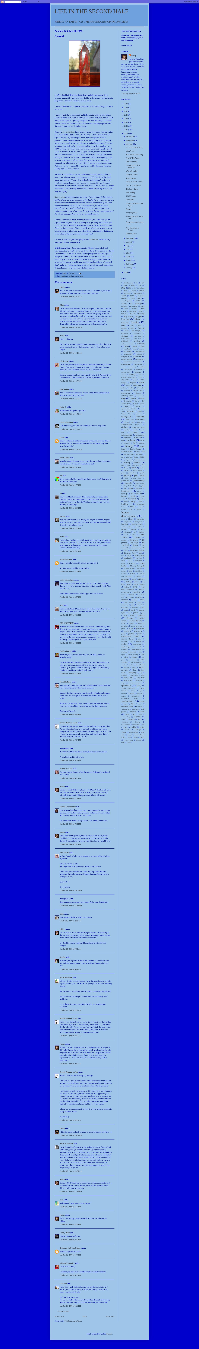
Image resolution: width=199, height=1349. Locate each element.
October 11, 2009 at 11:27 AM (71, 429)
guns (125, 488)
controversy (132, 367)
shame (134, 667)
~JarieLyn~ (64, 361)
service (131, 665)
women (135, 737)
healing (124, 496)
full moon (136, 465)
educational (140, 419)
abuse (125, 290)
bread (131, 325)
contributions (138, 364)
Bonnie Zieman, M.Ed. (69, 722)
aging (132, 295)
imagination (140, 519)
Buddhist (124, 328)
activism (141, 290)
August (129, 242)
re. (131, 641)
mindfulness (138, 571)
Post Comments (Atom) (73, 1321)
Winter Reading (132, 171)
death (141, 382)
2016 (126, 111)
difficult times (137, 390)
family (129, 446)
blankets (132, 314)
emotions (127, 430)
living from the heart (137, 550)
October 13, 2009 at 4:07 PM (70, 1306)
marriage (139, 558)
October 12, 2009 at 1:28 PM (70, 1206)
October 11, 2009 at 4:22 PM (70, 673)
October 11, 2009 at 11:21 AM (71, 414)
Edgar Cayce (129, 419)
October (129, 144)
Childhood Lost (131, 161)
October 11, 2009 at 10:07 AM (71, 327)
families (141, 443)
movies (141, 578)
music (137, 582)
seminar (123, 665)
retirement (133, 652)
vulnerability (136, 724)
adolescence (138, 293)
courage (123, 375)
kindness (141, 532)
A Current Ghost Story (134, 147)
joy (135, 532)
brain (123, 325)
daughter (133, 382)
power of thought (136, 626)
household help (126, 509)
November (130, 140)
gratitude (128, 483)
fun (143, 465)
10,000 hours (131, 196)
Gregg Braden (128, 486)
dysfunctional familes (128, 409)
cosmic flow (125, 372)
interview (139, 527)
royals (123, 655)
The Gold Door (68, 131)
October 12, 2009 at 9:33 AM (70, 1120)
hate (131, 494)
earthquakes (130, 411)
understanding (125, 717)
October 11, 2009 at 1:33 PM (70, 485)
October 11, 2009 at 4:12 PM (70, 643)
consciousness (126, 359)
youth (122, 742)
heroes (126, 501)
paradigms (124, 607)
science (134, 657)
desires (123, 388)
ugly (140, 714)
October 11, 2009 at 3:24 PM (70, 571)
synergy (142, 701)
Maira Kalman (139, 555)
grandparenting (138, 480)
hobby (140, 501)
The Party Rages (132, 189)
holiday (124, 504)
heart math (132, 498)
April (128, 256)
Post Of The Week (132, 158)
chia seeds (137, 339)
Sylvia (62, 536)
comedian (126, 349)
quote (140, 639)
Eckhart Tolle (126, 414)
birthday (124, 314)
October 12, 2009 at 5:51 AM (70, 949)
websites (127, 730)
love (140, 553)
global (142, 475)
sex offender (140, 665)
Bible (140, 311)
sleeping (124, 675)
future (134, 467)
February (129, 264)
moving (128, 581)
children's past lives (127, 344)
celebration (124, 333)
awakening (133, 306)
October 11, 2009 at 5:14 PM (70, 714)
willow (62, 929)
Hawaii (139, 493)
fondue (136, 457)
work (142, 737)
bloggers (139, 316)
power (131, 623)
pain (132, 605)
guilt (142, 486)
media (130, 561)
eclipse (139, 414)
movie (134, 579)
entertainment (140, 435)
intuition (124, 529)
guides (137, 486)
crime (140, 375)
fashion (137, 452)
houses (139, 509)
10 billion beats (128, 283)
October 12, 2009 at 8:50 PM (70, 1275)
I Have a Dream (132, 174)
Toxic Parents (131, 178)
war (143, 724)
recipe (124, 643)
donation (141, 398)
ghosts (142, 473)
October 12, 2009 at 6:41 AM (70, 969)
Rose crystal (60, 196)
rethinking (124, 652)
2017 (126, 107)
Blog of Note (128, 316)
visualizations (125, 724)
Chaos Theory (138, 336)
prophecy (131, 634)
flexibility (139, 454)
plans (142, 613)
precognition (140, 628)
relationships (125, 647)
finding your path (128, 454)
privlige (123, 634)
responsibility (136, 649)
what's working (133, 732)
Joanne (62, 516)
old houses (129, 602)
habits (131, 488)
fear (143, 451)
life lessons (134, 540)
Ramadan (124, 641)
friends (137, 462)
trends (127, 714)
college (142, 346)
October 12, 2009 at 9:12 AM (70, 1063)
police (132, 615)
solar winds (128, 680)
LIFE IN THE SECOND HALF (91, 11)
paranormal (135, 607)
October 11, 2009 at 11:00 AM (71, 398)
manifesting (128, 558)
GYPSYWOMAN (67, 623)
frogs (122, 465)
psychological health (130, 636)
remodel (138, 647)
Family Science (135, 449)
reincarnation (137, 644)
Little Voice (130, 151)
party (142, 607)
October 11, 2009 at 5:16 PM (70, 740)
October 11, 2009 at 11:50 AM (71, 449)
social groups (128, 678)
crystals (69, 276)
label (126, 535)
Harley (139, 491)
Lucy (129, 555)
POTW (123, 623)
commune (127, 351)
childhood (124, 341)
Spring (139, 685)
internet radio (126, 527)
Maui (123, 561)
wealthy (133, 727)
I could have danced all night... (134, 204)
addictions (127, 293)
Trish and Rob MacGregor (70, 1248)
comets (135, 349)
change (124, 335)
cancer (126, 331)
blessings (141, 314)
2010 (126, 129)
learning (123, 540)
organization (125, 605)
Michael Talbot (129, 568)
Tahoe (133, 704)
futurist (142, 468)
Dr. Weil (135, 404)
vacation (138, 716)
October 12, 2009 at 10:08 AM (71, 1135)
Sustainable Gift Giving (134, 154)
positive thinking (136, 620)
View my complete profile (130, 93)
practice (123, 629)
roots (140, 652)
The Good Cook (66, 977)
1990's (132, 285)
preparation (138, 631)
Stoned (128, 209)
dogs (123, 398)
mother (138, 576)
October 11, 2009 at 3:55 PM (70, 615)
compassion (125, 356)
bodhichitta (125, 323)
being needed (133, 311)
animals (138, 300)
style (140, 691)
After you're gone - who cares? (134, 217)
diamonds (127, 390)
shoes (135, 670)
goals (126, 478)
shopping (80, 276)
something (139, 680)
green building (140, 483)
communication (139, 351)
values (123, 719)
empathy (135, 430)
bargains (63, 276)
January (129, 267)
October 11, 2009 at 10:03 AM (71, 296)
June (128, 249)
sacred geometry (133, 655)
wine (129, 737)
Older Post (110, 1316)
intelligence (138, 522)
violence (137, 722)
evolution (131, 440)
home (132, 506)
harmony (124, 494)
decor (128, 385)
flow (122, 457)
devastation (140, 388)
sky (141, 673)
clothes (126, 346)
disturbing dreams (127, 396)
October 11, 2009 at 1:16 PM (70, 467)
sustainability (136, 696)
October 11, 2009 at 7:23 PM (70, 798)
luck (122, 556)
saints (142, 655)
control (123, 367)
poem (125, 615)
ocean (142, 599)
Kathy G (63, 407)
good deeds (137, 478)
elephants (124, 427)
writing (138, 740)
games (123, 473)
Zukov (128, 742)
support (123, 696)
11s (137, 283)
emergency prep (138, 427)
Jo (61, 493)
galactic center (137, 470)
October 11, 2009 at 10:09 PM (71, 890)
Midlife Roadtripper (68, 806)
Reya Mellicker (66, 681)
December (130, 136)
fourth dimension (139, 460)
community (128, 354)
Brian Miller (64, 457)
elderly (139, 422)
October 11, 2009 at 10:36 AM (71, 381)
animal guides (126, 301)
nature (126, 587)
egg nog (126, 422)
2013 (126, 118)
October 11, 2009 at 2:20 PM (70, 551)
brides (139, 325)
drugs (127, 406)
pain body (139, 605)
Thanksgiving (125, 709)
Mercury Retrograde (137, 566)
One (139, 602)
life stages (134, 542)
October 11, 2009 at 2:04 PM (70, 508)
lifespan (135, 545)
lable (133, 535)
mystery (129, 584)
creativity (132, 374)
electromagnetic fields (130, 425)
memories (132, 563)
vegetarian (131, 719)
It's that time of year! (133, 185)
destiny (131, 388)
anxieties (124, 303)
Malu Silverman (66, 559)
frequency (127, 462)
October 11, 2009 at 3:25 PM (70, 597)
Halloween (139, 488)
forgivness (129, 460)
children (137, 341)
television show (127, 706)
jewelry (142, 529)
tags (125, 704)
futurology (127, 470)
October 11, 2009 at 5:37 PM (70, 760)
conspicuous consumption (132, 362)
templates (139, 706)
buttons (132, 328)
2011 (126, 126)
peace (126, 610)
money (132, 573)
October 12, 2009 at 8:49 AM (70, 1035)
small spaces (134, 675)
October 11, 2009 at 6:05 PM (70, 778)
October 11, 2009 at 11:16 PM (71, 905)
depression (137, 385)
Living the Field (129, 553)
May (128, 253)
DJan (62, 305)
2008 (126, 272)
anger (140, 298)
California (141, 328)
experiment (127, 443)
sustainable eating (129, 698)
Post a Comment (63, 1311)
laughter (137, 537)
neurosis (123, 595)
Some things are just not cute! (134, 223)
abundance (141, 288)
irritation (133, 529)
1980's (125, 285)
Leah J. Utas (65, 1232)
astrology (138, 303)
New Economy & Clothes (132, 229)
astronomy (124, 306)
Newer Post (59, 1316)
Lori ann (63, 1283)
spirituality (126, 685)
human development (128, 514)
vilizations (124, 722)
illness (130, 519)
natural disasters (139, 584)
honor (140, 507)
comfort (141, 349)
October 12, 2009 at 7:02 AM (70, 1010)
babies (126, 308)
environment (138, 437)
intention (124, 524)
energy (135, 432)
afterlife (123, 296)
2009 (126, 133)
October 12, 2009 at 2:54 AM (70, 920)
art (131, 303)
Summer (131, 693)
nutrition (134, 600)
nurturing (124, 599)
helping (142, 499)
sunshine (139, 693)
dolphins (133, 398)
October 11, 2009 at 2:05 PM (70, 528)
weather (141, 727)
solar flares (140, 678)
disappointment (125, 393)
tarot (140, 704)
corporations (128, 369)
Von (61, 605)
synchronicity (127, 701)
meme (123, 563)
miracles (124, 574)
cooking (141, 367)
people (133, 610)
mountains (125, 579)
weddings (138, 729)
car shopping (136, 330)
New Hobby (130, 192)
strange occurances (128, 688)
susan (62, 437)
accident (133, 291)
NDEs (135, 587)
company (139, 354)
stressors (133, 691)
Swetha (62, 957)
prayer (131, 628)
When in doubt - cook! (134, 181)
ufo (134, 714)
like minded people (138, 548)
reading (138, 641)
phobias (135, 613)
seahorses (132, 660)
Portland (130, 618)
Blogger (109, 1334)
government (125, 480)
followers (129, 457)
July (128, 245)
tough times (135, 709)
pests (129, 613)
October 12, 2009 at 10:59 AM (71, 1171)
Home (85, 1316)
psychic (139, 634)
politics (141, 615)
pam (61, 1199)
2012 (126, 122)
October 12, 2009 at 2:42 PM (70, 1239)
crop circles (125, 380)
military (123, 571)
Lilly (125, 550)
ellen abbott (64, 389)
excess (142, 440)
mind (130, 571)
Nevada (131, 594)
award (142, 306)
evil (122, 440)
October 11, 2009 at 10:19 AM (71, 353)
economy (140, 416)
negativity (137, 592)
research (124, 649)
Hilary (62, 287)
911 (135, 288)
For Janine (130, 199)
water (125, 727)
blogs (137, 319)
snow (142, 675)
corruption (139, 369)
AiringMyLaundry (67, 1263)
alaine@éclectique (67, 579)
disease (138, 393)
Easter (140, 411)
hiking (133, 501)
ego (133, 422)
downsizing (127, 401)
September (130, 238)
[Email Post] (80, 273)
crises (140, 377)
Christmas (140, 343)
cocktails (134, 346)
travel (142, 711)
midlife (139, 568)
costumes (138, 372)
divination (139, 396)
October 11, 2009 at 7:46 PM (70, 844)
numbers (139, 597)
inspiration (127, 522)
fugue (128, 465)
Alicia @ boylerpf (66, 1143)
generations (132, 473)
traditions (133, 711)
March (129, 260)
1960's (142, 283)
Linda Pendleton (66, 422)
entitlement (127, 438)
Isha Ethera (64, 852)
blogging (125, 319)
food (142, 456)
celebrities (137, 333)
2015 (126, 115)
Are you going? (131, 212)
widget (130, 735)
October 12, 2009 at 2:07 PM (70, 1224)
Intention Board (137, 524)
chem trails (125, 338)
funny (126, 468)
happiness (125, 490)
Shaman (126, 667)
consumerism (125, 364)
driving (142, 404)
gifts (74, 276)
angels (133, 298)
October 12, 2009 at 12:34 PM (71, 1191)
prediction (127, 631)
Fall (134, 443)
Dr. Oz (137, 401)
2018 (126, 103)
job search (127, 532)
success (123, 693)
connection (137, 356)
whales (123, 732)
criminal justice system (128, 377)
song (122, 683)
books (135, 322)
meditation (138, 561)
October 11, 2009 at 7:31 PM (70, 824)
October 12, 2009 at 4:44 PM (70, 1255)
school (126, 657)
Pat (61, 475)
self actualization (136, 662)
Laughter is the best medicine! (133, 166)
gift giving (127, 475)
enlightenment (126, 435)
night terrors (130, 597)
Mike (62, 913)
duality (138, 406)
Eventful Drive (131, 233)
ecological (126, 416)
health (133, 496)
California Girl (65, 651)
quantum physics (127, 639)
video (140, 719)
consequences (140, 359)
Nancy (62, 335)
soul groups (135, 683)
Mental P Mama (66, 768)
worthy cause (128, 740)
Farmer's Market (126, 451)
